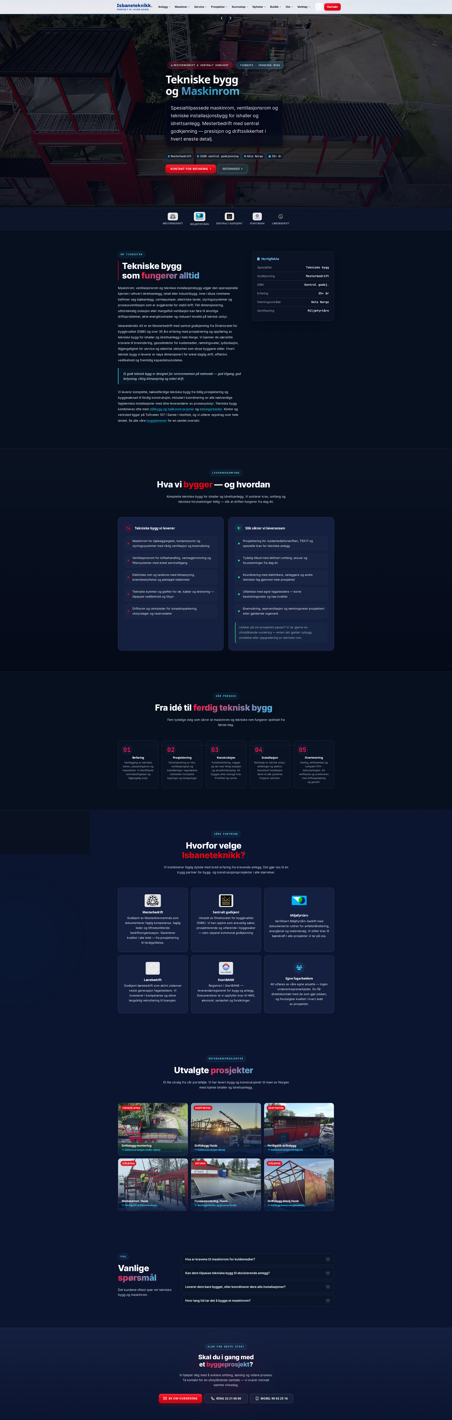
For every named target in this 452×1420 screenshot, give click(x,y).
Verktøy (302, 6)
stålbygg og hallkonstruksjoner (172, 409)
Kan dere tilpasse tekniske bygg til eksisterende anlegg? (227, 1273)
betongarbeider (211, 409)
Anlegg (163, 6)
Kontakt (332, 6)
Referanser (231, 169)
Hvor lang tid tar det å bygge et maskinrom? (218, 1300)
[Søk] (319, 7)
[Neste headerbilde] (230, 18)
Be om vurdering (183, 1398)
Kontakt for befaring (189, 169)
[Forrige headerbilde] (222, 18)
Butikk (274, 6)
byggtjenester (157, 420)
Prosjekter (218, 6)
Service (199, 6)
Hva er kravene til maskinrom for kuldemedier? (220, 1259)
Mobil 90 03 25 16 (274, 1398)
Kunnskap (238, 6)
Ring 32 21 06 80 (228, 1398)
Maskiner (181, 6)
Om (288, 6)
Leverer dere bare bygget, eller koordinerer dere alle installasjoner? (235, 1287)
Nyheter (257, 6)
